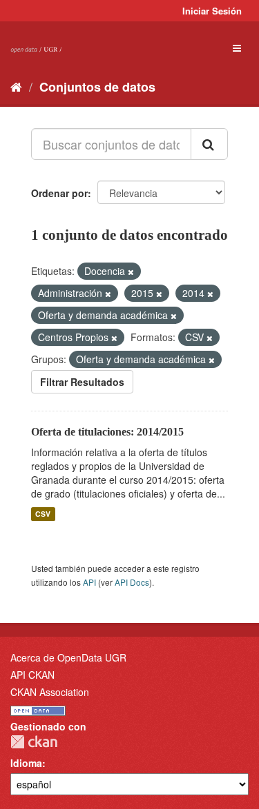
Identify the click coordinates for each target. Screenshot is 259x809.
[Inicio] (16, 86)
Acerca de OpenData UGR (68, 657)
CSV (42, 514)
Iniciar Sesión (212, 10)
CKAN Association (49, 692)
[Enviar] (209, 144)
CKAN (33, 742)
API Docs (132, 582)
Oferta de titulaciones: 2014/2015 (107, 432)
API (89, 582)
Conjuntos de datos (97, 87)
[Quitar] (131, 271)
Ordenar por (59, 193)
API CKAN (32, 675)
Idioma (26, 763)
